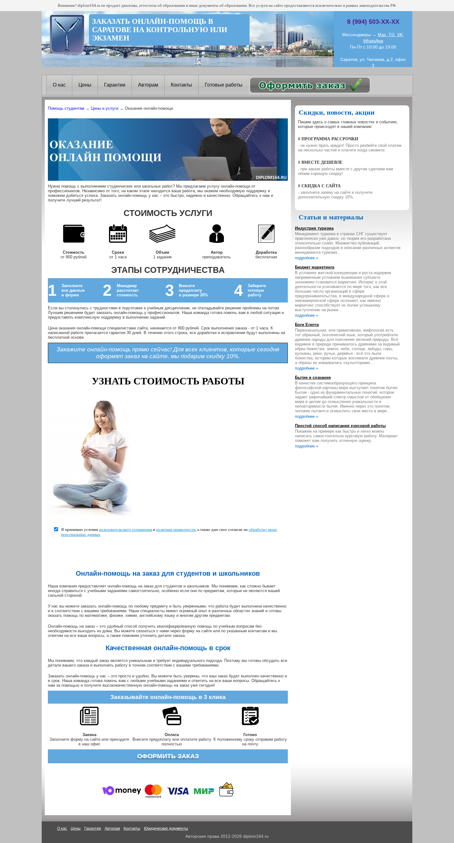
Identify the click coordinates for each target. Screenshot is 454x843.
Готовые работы (223, 84)
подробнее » (306, 258)
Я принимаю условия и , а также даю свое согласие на (169, 532)
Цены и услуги (104, 108)
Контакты (181, 84)
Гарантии (114, 84)
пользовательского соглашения (125, 529)
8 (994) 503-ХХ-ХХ (373, 21)
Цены (84, 84)
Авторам (148, 84)
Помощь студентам (66, 108)
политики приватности (175, 529)
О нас (59, 84)
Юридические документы (166, 828)
